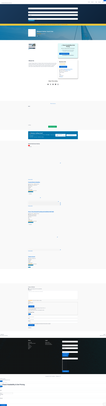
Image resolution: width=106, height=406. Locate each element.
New (29, 145)
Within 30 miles (65, 362)
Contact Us (30, 346)
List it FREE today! (58, 24)
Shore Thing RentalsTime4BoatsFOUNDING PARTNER (41, 211)
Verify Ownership (63, 66)
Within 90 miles (65, 368)
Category (29, 13)
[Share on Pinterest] (53, 84)
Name (29, 315)
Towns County (31, 256)
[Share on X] (51, 84)
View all (29, 267)
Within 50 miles (65, 364)
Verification (30, 327)
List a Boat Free (70, 135)
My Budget (1, 394)
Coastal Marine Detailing (34, 182)
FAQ (28, 348)
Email (29, 318)
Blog (29, 344)
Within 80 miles (65, 367)
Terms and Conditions (48, 344)
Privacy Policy (47, 342)
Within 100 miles (65, 369)
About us (29, 345)
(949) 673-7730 (67, 70)
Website (61, 76)
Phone (1, 393)
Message (1, 398)
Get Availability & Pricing (64, 53)
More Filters (65, 355)
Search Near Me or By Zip (65, 357)
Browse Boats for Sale (59, 135)
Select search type (64, 340)
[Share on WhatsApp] (58, 84)
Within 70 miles (65, 366)
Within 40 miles (65, 363)
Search (31, 20)
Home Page (30, 342)
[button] (93, 2)
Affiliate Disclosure (48, 343)
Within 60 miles (65, 365)
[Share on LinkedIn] (55, 84)
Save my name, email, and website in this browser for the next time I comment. (40, 323)
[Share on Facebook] (48, 84)
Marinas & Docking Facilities (68, 69)
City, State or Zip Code (31, 16)
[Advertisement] (53, 94)
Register (29, 347)
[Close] (29, 314)
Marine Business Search (32, 343)
